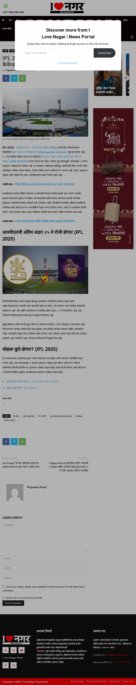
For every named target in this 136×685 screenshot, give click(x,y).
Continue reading (68, 63)
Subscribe (104, 53)
